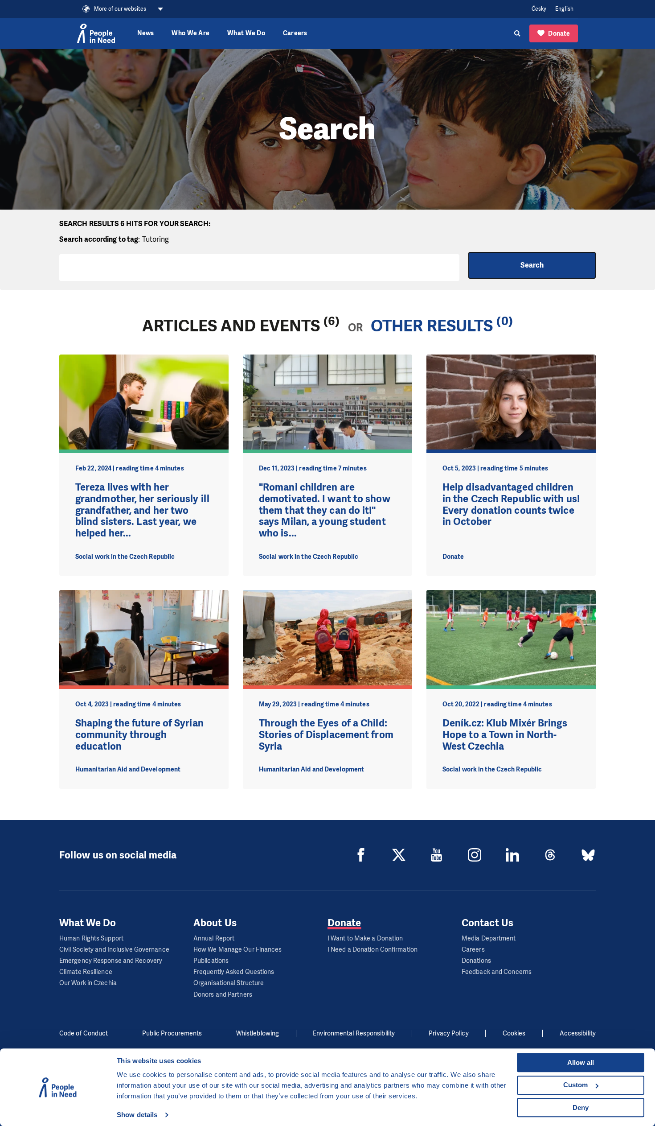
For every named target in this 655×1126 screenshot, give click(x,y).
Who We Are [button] (190, 33)
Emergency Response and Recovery (110, 961)
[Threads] (550, 855)
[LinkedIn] (512, 855)
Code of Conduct (83, 1033)
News (145, 33)
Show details (137, 1114)
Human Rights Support (91, 938)
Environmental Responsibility (354, 1033)
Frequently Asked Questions (233, 972)
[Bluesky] (588, 855)
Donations (476, 961)
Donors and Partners (222, 994)
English (564, 8)
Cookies (514, 1033)
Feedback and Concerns (497, 972)
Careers (295, 33)
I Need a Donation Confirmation (373, 949)
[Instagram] (474, 855)
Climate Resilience (85, 972)
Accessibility (578, 1033)
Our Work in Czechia (88, 983)
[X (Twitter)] (398, 855)
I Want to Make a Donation (365, 938)
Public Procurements (172, 1033)
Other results (432, 326)
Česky (539, 8)
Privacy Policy (448, 1033)
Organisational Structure (228, 983)
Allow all (580, 1062)
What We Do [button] (246, 33)
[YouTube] (436, 855)
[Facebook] (361, 855)
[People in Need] (96, 33)
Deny (581, 1107)
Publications (211, 961)
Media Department (489, 938)
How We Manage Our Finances (237, 949)
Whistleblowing (257, 1033)
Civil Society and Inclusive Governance (114, 949)
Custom (575, 1085)
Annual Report (213, 938)
